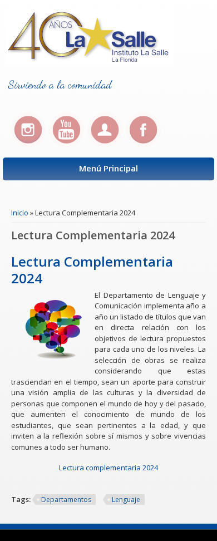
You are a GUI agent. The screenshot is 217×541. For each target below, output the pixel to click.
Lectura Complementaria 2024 (92, 269)
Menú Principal (108, 168)
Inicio (19, 213)
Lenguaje (126, 499)
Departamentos (66, 499)
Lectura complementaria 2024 (108, 468)
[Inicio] (90, 61)
